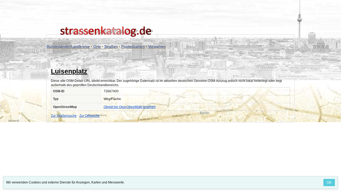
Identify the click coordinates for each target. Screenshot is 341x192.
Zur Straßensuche (64, 116)
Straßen (111, 46)
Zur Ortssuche (89, 116)
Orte (97, 46)
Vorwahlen (157, 46)
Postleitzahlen (133, 46)
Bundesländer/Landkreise (68, 46)
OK (329, 183)
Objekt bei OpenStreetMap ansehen (130, 107)
